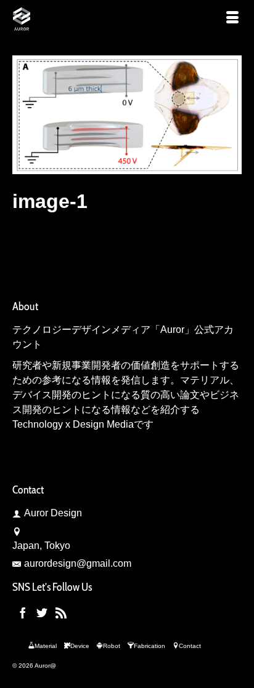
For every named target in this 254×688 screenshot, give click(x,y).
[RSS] (61, 612)
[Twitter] (42, 612)
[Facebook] (22, 612)
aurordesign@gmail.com (77, 563)
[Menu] (232, 18)
